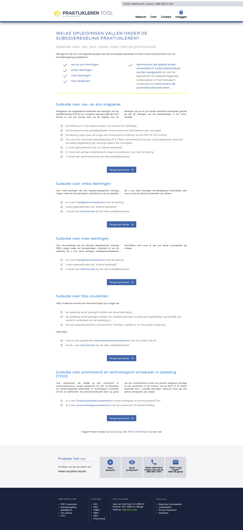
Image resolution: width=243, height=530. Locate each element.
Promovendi (99, 519)
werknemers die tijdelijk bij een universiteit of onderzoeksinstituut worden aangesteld (158, 68)
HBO (95, 516)
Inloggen (181, 16)
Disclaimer (163, 513)
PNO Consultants (69, 504)
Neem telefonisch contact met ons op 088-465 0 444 (153, 469)
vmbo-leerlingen (81, 70)
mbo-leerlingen (81, 75)
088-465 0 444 (131, 431)
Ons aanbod (66, 513)
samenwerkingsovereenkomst (93, 405)
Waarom (140, 16)
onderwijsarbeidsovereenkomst (111, 340)
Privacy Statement (168, 510)
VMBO (96, 510)
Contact (166, 16)
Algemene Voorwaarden (170, 504)
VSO (95, 504)
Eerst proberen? (132, 469)
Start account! (110, 469)
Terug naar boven (121, 170)
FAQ (63, 516)
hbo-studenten (80, 81)
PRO (95, 507)
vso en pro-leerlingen (85, 64)
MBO (96, 513)
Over (153, 16)
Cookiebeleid (165, 507)
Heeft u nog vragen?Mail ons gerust (175, 469)
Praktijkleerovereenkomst (90, 202)
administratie (87, 211)
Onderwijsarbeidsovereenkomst (94, 400)
